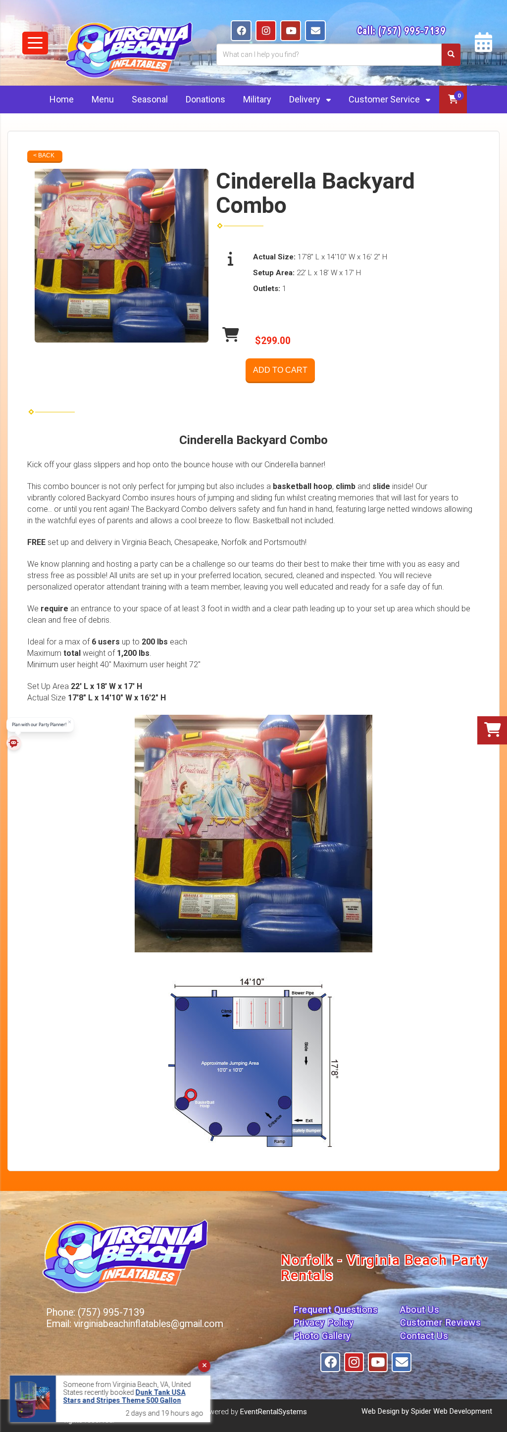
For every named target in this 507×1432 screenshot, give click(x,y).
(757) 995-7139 (412, 30)
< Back (43, 155)
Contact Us (424, 1336)
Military (257, 99)
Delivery (305, 99)
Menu (103, 99)
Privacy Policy (323, 1322)
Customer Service (385, 99)
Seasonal (150, 99)
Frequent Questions (335, 1309)
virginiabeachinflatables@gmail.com (148, 1324)
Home (62, 99)
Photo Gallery (322, 1336)
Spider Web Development (451, 1411)
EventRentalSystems (273, 1411)
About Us (419, 1309)
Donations (205, 99)
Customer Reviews (440, 1322)
